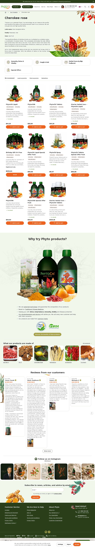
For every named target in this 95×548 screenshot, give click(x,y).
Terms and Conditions (11, 518)
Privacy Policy (9, 520)
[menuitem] (16, 6)
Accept (77, 544)
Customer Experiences (55, 520)
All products (86, 343)
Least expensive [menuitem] (22, 78)
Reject (69, 544)
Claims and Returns (10, 515)
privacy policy (58, 493)
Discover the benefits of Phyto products (47, 334)
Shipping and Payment (11, 512)
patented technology (30, 307)
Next (91, 354)
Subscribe (36, 497)
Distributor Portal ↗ (10, 523)
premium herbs (43, 319)
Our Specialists (53, 515)
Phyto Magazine (31, 510)
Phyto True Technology (55, 518)
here (49, 545)
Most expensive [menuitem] (34, 78)
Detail (15, 174)
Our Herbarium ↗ (54, 512)
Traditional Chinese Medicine (34, 309)
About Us (51, 510)
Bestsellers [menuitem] (45, 78)
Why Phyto (30, 515)
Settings (60, 544)
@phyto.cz (48, 461)
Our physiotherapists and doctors (30, 314)
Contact (7, 510)
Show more (47, 451)
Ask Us (29, 512)
